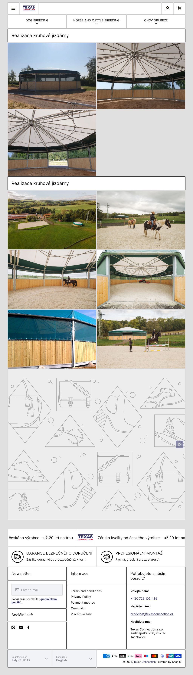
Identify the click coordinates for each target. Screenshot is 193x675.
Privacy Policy (81, 597)
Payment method (83, 602)
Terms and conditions (86, 591)
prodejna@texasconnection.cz (152, 614)
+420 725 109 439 (143, 598)
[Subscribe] (57, 590)
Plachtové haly (81, 614)
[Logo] (29, 8)
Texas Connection (145, 661)
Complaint (78, 608)
